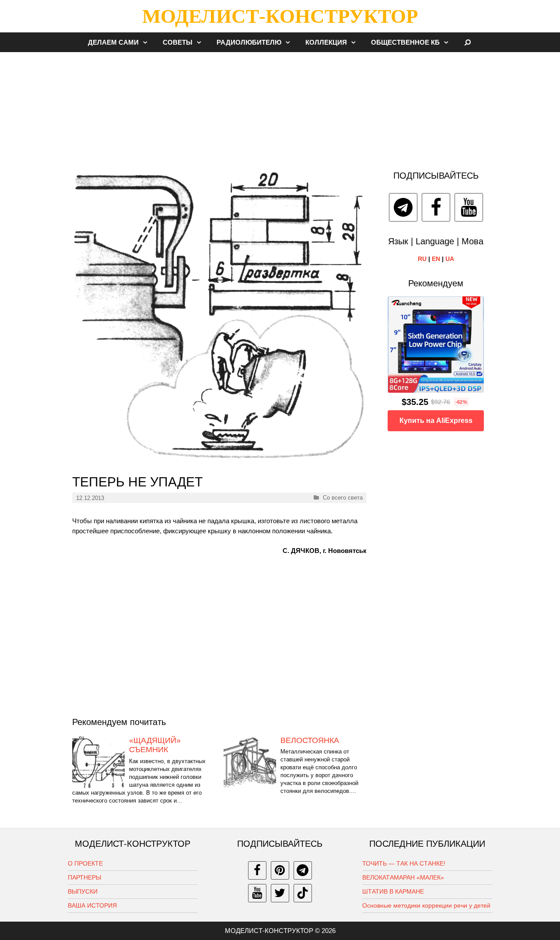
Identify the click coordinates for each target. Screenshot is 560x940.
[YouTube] (469, 207)
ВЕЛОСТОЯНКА (309, 740)
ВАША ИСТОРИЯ (92, 905)
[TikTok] (303, 893)
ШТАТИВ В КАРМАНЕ (393, 891)
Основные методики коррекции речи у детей (426, 905)
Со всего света (343, 497)
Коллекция (326, 42)
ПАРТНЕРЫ (84, 877)
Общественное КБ (405, 42)
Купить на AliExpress (435, 420)
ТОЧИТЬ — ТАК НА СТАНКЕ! (403, 863)
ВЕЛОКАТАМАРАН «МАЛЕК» (403, 877)
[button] (147, 42)
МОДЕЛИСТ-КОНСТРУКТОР (280, 16)
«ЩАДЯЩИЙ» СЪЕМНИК (155, 745)
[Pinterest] (280, 870)
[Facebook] (436, 207)
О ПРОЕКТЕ (85, 863)
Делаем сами (113, 42)
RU (422, 258)
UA (449, 258)
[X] (280, 893)
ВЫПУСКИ (83, 891)
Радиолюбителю (249, 42)
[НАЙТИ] (468, 42)
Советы (177, 42)
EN (436, 258)
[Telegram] (403, 207)
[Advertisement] (280, 107)
